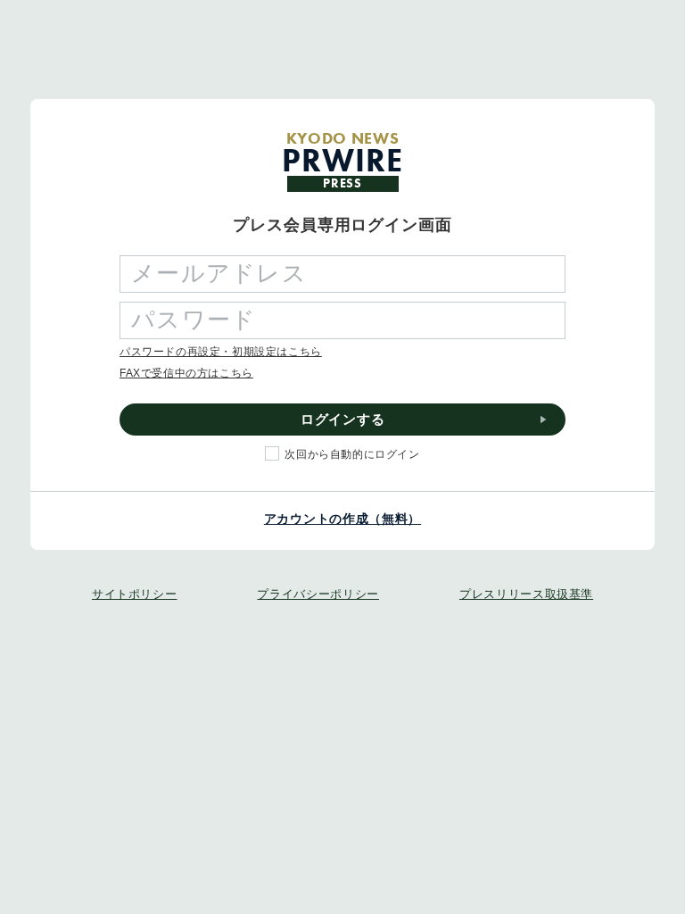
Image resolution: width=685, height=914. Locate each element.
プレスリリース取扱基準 (526, 594)
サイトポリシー (134, 594)
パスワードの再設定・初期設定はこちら (221, 351)
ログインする (343, 419)
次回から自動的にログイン (352, 454)
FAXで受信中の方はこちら (186, 373)
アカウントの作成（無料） (342, 518)
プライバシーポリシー (318, 594)
